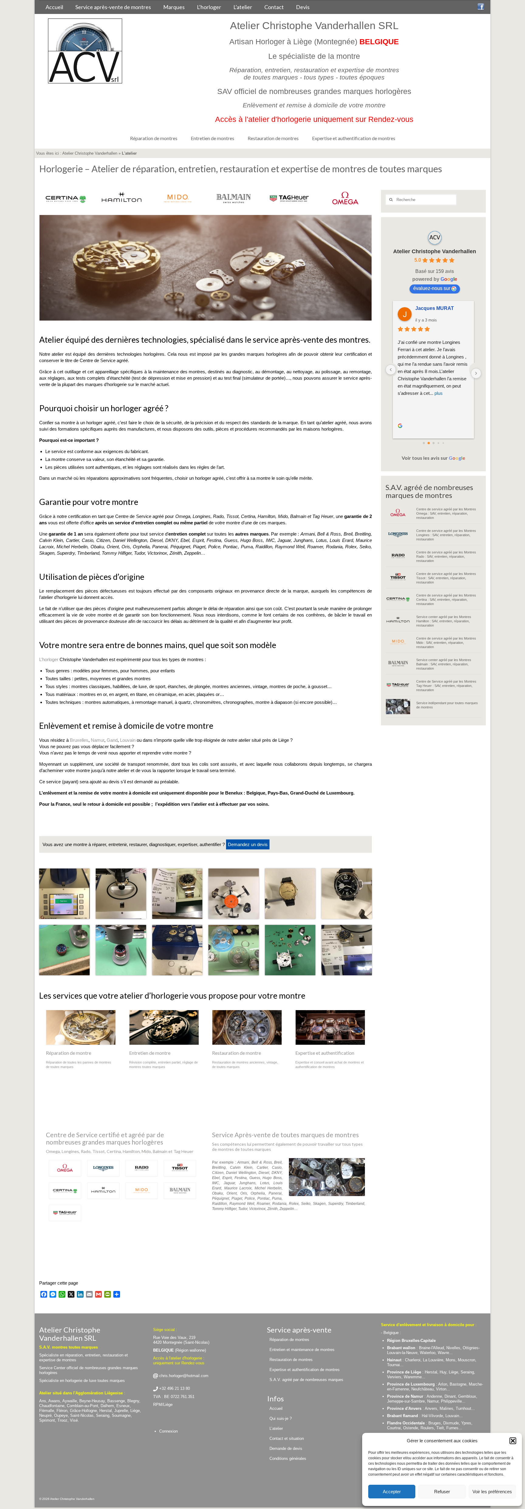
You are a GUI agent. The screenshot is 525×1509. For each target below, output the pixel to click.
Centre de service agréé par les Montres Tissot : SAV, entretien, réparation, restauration (446, 578)
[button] (513, 1441)
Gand (112, 740)
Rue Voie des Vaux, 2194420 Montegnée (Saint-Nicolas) (181, 1340)
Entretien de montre (149, 1053)
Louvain (128, 740)
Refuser (442, 1491)
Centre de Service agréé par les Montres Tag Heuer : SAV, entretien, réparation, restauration (446, 686)
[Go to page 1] (428, 443)
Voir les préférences (492, 1491)
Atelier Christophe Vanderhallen (89, 153)
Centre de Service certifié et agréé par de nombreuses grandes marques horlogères (105, 1138)
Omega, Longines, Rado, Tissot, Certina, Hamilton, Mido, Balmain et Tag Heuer (119, 1151)
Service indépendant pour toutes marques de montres (447, 705)
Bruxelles (79, 740)
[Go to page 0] (423, 443)
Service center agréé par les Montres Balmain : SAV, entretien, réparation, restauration (443, 664)
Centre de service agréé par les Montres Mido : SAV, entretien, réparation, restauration (446, 643)
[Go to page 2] (433, 443)
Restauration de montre (236, 1053)
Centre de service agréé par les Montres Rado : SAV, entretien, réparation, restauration (446, 556)
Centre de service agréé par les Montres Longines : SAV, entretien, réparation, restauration (446, 535)
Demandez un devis (248, 844)
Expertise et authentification (324, 1053)
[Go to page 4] (443, 443)
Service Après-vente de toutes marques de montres (285, 1134)
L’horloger (48, 659)
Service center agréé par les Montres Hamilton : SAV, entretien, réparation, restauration (443, 621)
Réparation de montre (68, 1053)
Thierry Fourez (432, 308)
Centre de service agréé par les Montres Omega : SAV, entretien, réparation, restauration (446, 513)
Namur (97, 740)
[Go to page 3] (438, 443)
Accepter (392, 1491)
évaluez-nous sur (431, 288)
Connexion (168, 1431)
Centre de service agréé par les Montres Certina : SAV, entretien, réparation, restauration (446, 599)
